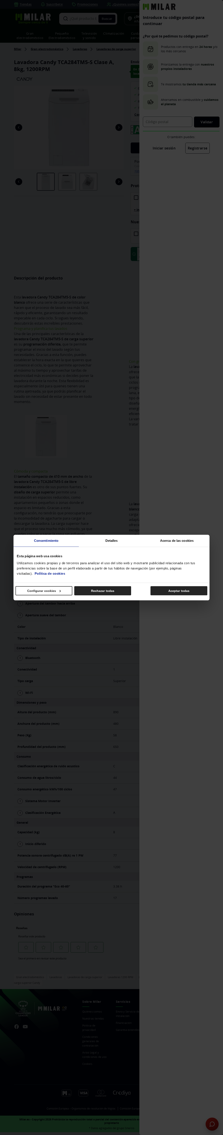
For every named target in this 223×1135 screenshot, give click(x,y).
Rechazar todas (102, 590)
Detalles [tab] (111, 540)
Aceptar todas (178, 590)
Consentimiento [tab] (46, 540)
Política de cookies (50, 573)
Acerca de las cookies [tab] (177, 540)
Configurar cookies (41, 590)
